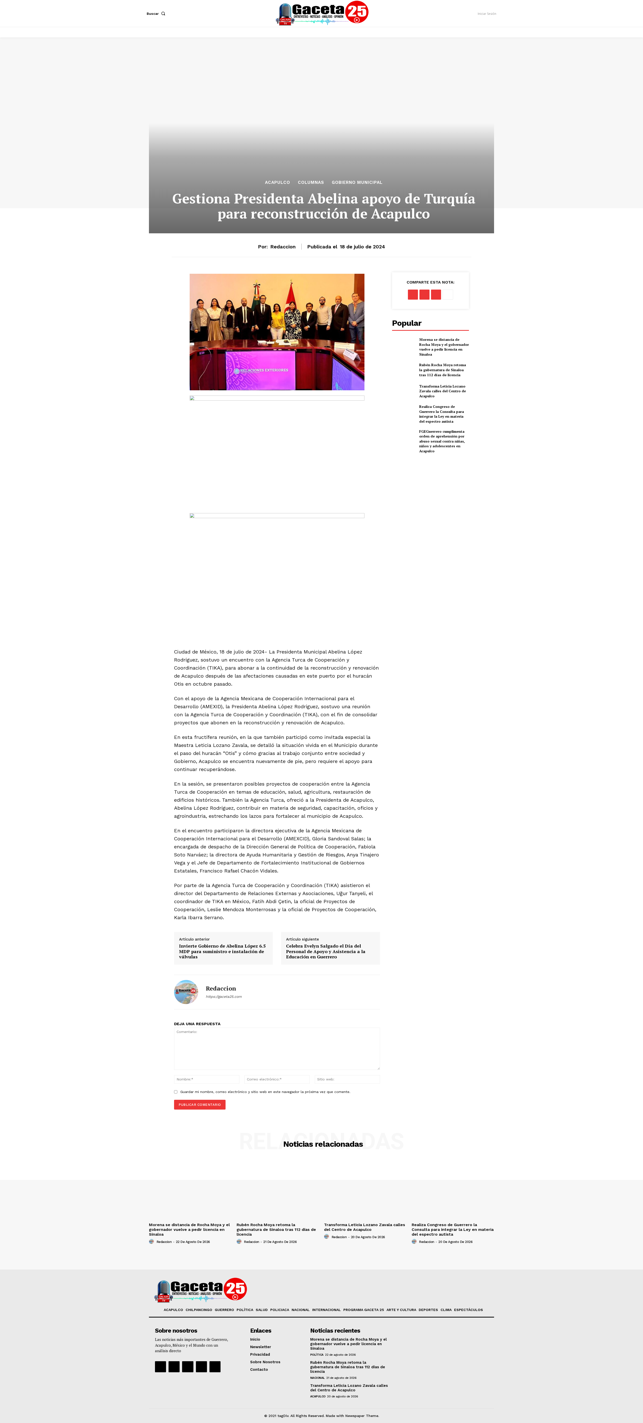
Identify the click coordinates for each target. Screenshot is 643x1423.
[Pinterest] (436, 295)
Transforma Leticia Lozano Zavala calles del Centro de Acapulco (442, 391)
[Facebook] (413, 295)
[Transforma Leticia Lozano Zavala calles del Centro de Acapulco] (403, 391)
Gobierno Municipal (357, 182)
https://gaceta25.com (224, 997)
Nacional (317, 1378)
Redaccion (283, 247)
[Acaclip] (215, 1366)
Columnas (311, 182)
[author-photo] (152, 1241)
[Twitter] (424, 295)
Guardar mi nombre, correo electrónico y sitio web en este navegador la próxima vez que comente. (265, 1092)
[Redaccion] (186, 992)
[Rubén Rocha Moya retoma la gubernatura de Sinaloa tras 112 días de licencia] (403, 370)
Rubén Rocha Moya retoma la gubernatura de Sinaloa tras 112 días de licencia (442, 369)
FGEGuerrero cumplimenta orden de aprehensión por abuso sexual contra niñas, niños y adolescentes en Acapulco (442, 441)
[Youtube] (201, 1366)
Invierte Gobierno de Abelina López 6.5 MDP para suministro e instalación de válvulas (222, 951)
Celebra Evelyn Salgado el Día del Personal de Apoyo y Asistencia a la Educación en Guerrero (325, 951)
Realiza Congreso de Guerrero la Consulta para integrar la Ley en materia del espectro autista (441, 414)
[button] (157, 13)
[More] (448, 295)
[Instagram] (174, 1366)
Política (317, 1354)
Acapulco (277, 182)
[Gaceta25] (322, 13)
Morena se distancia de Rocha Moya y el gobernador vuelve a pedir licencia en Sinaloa (444, 347)
